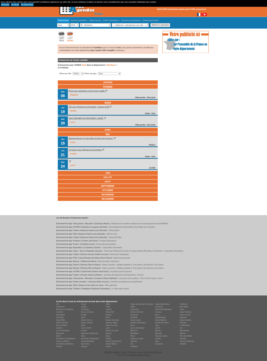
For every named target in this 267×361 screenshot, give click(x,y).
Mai (108, 134)
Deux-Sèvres (185, 312)
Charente (134, 309)
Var (131, 344)
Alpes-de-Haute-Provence (141, 304)
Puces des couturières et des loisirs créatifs (87, 91)
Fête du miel (112, 234)
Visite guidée (113, 230)
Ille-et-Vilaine (62, 325)
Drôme (109, 315)
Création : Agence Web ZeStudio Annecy (145, 352)
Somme (133, 341)
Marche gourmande (122, 258)
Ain (57, 304)
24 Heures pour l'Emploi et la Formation (85, 150)
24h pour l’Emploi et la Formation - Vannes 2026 (89, 107)
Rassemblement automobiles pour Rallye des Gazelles (132, 227)
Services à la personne (131, 20)
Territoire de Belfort (64, 344)
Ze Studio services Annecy (139, 355)
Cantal (108, 309)
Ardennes (60, 307)
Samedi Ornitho (115, 237)
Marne (158, 330)
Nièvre (183, 333)
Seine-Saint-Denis (113, 341)
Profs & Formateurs (111, 20)
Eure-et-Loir (185, 315)
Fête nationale (111, 285)
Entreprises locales (151, 20)
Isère (132, 325)
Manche (133, 330)
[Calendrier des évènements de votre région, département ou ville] (81, 8)
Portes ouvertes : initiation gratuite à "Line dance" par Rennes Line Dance (133, 265)
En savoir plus (27, 5)
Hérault (183, 323)
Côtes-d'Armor (137, 312)
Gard (83, 317)
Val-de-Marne (111, 344)
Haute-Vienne (87, 323)
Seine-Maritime (87, 341)
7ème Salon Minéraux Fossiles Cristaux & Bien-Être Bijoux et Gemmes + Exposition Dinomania (143, 251)
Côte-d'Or (110, 312)
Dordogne (60, 315)
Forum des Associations (106, 244)
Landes (59, 328)
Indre (83, 325)
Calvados (85, 309)
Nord (58, 336)
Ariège (84, 307)
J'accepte (5, 5)
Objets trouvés (95, 20)
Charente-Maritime (163, 309)
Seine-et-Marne (63, 341)
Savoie (183, 339)
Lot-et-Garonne (63, 330)
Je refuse (15, 5)
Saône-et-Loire (136, 339)
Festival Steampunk (108, 241)
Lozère (84, 330)
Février (107, 86)
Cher (182, 309)
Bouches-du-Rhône (64, 309)
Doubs (84, 315)
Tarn (157, 341)
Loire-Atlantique (137, 328)
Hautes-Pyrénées (138, 323)
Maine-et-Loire (112, 330)
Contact (124, 352)
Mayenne (60, 333)
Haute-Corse (86, 320)
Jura (157, 325)
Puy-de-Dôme (186, 336)
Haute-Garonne (112, 320)
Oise (83, 336)
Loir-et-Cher (86, 328)
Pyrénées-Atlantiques (65, 339)
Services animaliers (79, 20)
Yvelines (134, 346)
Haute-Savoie (62, 323)
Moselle (158, 333)
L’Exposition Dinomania (112, 247)
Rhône (108, 339)
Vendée (183, 344)
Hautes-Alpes (112, 323)
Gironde (133, 317)
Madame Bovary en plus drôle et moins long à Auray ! (91, 138)
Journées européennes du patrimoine (126, 282)
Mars (108, 102)
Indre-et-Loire (112, 325)
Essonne (134, 315)
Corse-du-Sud (87, 312)
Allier (108, 304)
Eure (157, 315)
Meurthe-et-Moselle (89, 333)
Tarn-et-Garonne (187, 341)
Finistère (60, 317)
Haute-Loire (135, 320)
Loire (108, 328)
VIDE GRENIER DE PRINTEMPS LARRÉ (86, 118)
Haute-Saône (185, 320)
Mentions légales (112, 352)
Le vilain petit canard (120, 289)
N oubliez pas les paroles (121, 271)
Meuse (109, 333)
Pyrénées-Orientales (90, 339)
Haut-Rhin (60, 320)
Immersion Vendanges (119, 254)
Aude (132, 307)
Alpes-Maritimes (162, 304)
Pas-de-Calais (161, 336)
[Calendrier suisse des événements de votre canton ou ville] (204, 14)
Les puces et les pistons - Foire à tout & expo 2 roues (141, 278)
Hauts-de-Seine (162, 323)
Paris (132, 336)
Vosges (84, 346)
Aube (108, 307)
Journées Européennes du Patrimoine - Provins (124, 275)
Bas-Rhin (184, 307)
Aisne (83, 304)
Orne (108, 336)
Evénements (63, 20)
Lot (181, 328)
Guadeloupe (160, 317)
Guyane (183, 317)
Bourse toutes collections (108, 261)
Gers (108, 317)
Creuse (158, 312)
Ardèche (183, 304)
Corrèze (59, 312)
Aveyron (159, 307)
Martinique (184, 330)
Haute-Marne (161, 320)
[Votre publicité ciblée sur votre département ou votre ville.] (185, 42)
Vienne (59, 346)
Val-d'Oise (85, 344)
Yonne (108, 346)
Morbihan (134, 333)
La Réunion (185, 325)
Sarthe (158, 339)
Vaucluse (159, 344)
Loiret (157, 328)
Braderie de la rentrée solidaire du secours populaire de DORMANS (139, 224)
